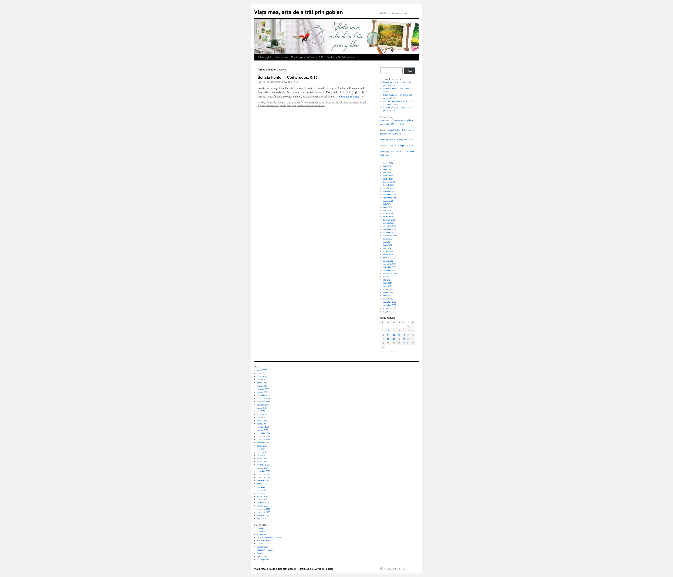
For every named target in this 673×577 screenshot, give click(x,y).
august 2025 (388, 200)
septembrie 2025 (390, 197)
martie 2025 (388, 216)
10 (383, 334)
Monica (294, 81)
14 (404, 334)
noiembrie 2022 (389, 301)
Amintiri (273, 102)
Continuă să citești (351, 96)
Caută (409, 70)
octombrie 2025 (389, 194)
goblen (335, 102)
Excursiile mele (263, 540)
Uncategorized (263, 559)
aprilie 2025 (388, 213)
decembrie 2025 (389, 188)
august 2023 (388, 276)
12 (394, 334)
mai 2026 (387, 172)
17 (383, 338)
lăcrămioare (346, 102)
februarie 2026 (389, 181)
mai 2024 (387, 248)
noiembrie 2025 (389, 191)
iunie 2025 (387, 207)
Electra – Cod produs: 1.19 (401, 139)
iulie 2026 (387, 166)
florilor (328, 102)
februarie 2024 (389, 257)
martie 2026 (388, 178)
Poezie (259, 553)
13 (399, 334)
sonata (283, 105)
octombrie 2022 (389, 304)
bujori (322, 102)
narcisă (362, 102)
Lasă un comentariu (315, 105)
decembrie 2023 (389, 263)
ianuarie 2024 (388, 260)
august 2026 (388, 162)
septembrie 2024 (390, 235)
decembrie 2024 (389, 226)
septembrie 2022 (390, 308)
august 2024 (388, 238)
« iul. (393, 351)
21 (404, 338)
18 (388, 338)
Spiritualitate (262, 556)
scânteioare (272, 105)
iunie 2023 (387, 282)
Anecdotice (261, 534)
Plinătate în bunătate (265, 549)
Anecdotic (261, 530)
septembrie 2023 (390, 273)
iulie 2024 (387, 241)
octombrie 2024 (389, 232)
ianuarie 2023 (388, 298)
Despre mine (281, 57)
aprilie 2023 (388, 289)
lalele (355, 102)
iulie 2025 (387, 204)
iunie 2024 (387, 245)
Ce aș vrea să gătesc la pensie (269, 537)
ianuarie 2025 (388, 222)
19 (394, 338)
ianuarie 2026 (388, 185)
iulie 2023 (387, 279)
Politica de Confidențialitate (340, 57)
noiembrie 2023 (389, 267)
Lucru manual (292, 102)
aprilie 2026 (388, 175)
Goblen (281, 102)
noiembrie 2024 (389, 229)
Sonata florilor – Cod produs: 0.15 (288, 77)
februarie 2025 (389, 219)
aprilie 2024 (388, 251)
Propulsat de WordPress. (394, 568)
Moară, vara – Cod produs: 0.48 (307, 57)
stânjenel (291, 105)
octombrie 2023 (389, 270)
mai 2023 (387, 286)
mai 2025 (387, 210)
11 (388, 334)
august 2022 (388, 311)
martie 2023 (388, 292)
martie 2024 (388, 254)
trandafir (301, 105)
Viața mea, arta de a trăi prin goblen (298, 12)
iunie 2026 (387, 169)
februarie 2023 (389, 295)
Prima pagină (264, 57)
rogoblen (262, 105)
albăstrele (313, 102)
